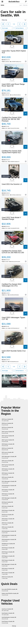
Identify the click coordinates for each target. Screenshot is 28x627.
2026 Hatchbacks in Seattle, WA (9, 540)
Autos (2, 5)
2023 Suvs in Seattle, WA (7, 428)
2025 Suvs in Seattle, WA (7, 420)
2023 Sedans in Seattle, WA (8, 490)
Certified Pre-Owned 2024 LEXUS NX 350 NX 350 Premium (11, 119)
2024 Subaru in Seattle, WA (8, 494)
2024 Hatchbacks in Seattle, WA (9, 532)
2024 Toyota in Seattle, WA (8, 432)
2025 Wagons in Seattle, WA (8, 557)
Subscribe (25, 5)
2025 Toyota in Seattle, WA (8, 436)
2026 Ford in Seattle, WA (7, 577)
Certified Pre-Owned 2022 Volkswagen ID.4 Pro (11, 285)
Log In (20, 5)
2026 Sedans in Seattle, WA (8, 519)
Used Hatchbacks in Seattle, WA (9, 618)
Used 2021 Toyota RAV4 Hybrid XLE (14, 51)
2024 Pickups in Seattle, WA (8, 511)
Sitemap (14, 625)
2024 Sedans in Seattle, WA (8, 445)
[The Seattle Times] (14, 2)
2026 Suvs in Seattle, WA (7, 449)
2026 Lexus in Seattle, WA (7, 528)
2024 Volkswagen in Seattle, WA (9, 498)
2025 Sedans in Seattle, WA (8, 469)
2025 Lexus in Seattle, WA (7, 478)
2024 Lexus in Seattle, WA (7, 461)
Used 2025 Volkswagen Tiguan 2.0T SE (13, 318)
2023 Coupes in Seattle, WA (8, 573)
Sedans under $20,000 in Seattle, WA (10, 594)
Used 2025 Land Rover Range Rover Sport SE (13, 85)
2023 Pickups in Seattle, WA (8, 548)
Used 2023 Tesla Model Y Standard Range (11, 218)
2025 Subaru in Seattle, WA (8, 474)
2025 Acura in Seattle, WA (7, 515)
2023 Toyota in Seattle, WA (8, 465)
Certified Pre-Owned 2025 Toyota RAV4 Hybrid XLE (11, 151)
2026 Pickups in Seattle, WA (8, 561)
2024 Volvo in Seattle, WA (7, 523)
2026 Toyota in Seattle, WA (8, 440)
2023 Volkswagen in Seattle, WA (9, 482)
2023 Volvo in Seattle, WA (7, 507)
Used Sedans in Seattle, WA (8, 614)
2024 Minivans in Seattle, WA (8, 544)
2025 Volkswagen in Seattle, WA (9, 457)
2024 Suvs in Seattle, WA (7, 424)
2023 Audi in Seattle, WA (7, 503)
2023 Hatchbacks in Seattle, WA (9, 486)
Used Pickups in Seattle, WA (8, 622)
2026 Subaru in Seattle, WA (8, 569)
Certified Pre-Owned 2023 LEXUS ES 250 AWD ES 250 (13, 251)
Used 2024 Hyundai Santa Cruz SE (14, 351)
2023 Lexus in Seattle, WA (7, 453)
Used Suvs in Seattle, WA (7, 609)
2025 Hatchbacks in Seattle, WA (9, 536)
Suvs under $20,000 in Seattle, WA (9, 590)
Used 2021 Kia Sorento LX (12, 184)
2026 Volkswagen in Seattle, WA (9, 565)
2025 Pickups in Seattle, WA (8, 552)
